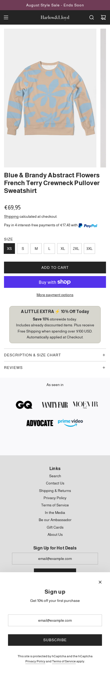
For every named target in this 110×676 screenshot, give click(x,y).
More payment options (55, 295)
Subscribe (55, 640)
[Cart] (103, 17)
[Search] (91, 17)
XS (9, 248)
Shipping (11, 216)
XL (63, 248)
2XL (76, 248)
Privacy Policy (35, 661)
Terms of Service (64, 661)
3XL (89, 248)
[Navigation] (6, 17)
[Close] (100, 582)
